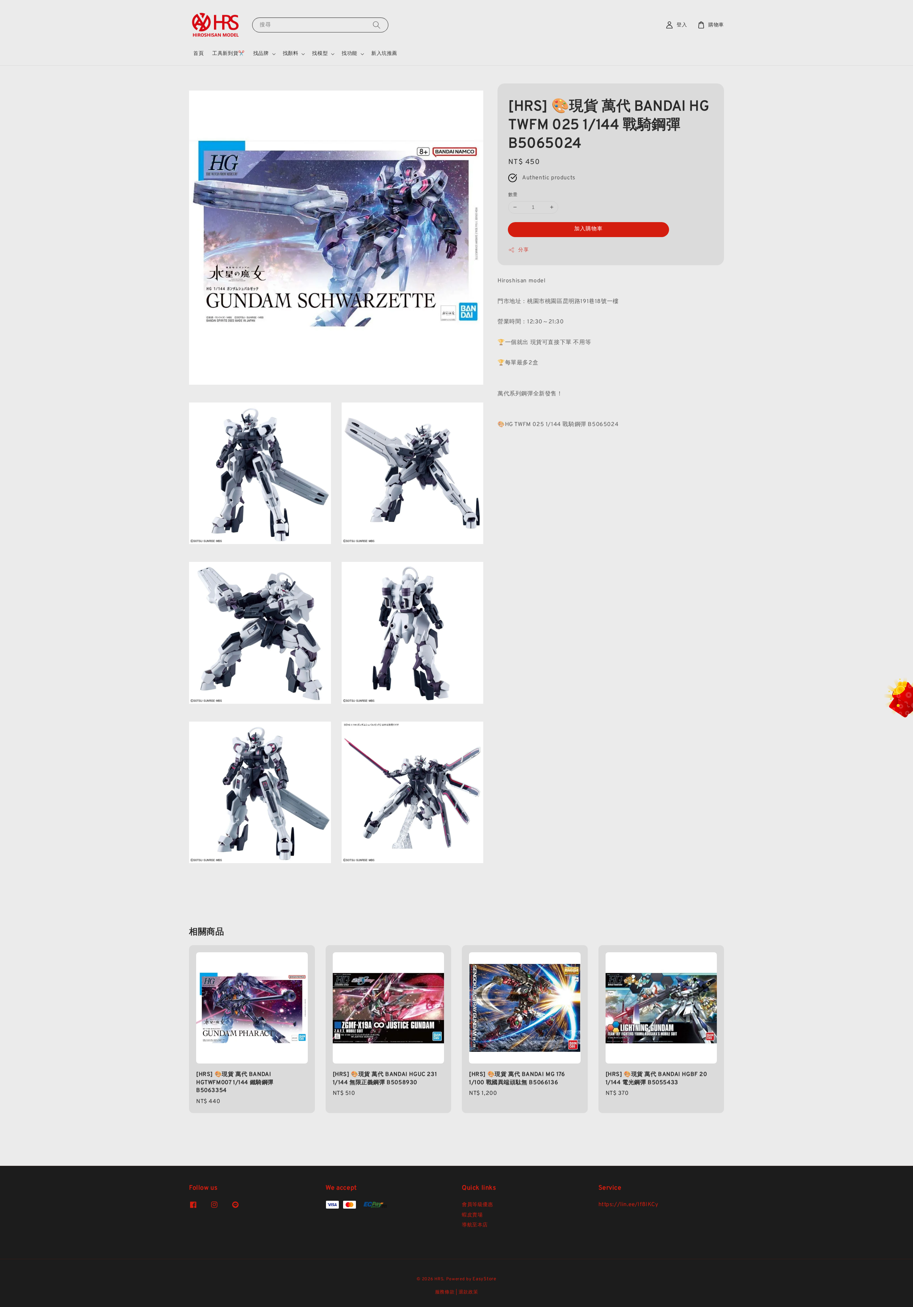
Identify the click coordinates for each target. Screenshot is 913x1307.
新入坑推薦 (384, 54)
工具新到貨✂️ (228, 54)
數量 (513, 195)
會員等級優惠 (477, 1205)
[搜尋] (376, 25)
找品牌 (261, 54)
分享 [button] (523, 250)
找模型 (320, 54)
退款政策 (468, 1292)
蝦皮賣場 (472, 1215)
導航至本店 (475, 1225)
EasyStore (484, 1279)
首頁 (198, 54)
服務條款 (445, 1292)
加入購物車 (588, 229)
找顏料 (291, 54)
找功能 (349, 54)
